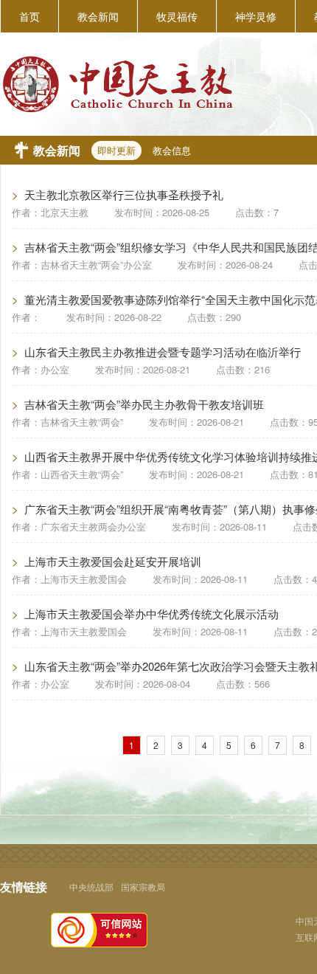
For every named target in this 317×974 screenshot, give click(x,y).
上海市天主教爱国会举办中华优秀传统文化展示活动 (151, 613)
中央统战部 (91, 886)
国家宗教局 (143, 886)
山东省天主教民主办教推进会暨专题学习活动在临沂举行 (162, 351)
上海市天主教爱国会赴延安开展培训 (112, 561)
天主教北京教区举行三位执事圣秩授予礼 (123, 194)
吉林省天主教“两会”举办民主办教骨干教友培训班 (144, 404)
